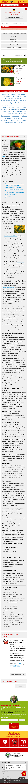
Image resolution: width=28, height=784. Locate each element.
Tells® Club (14, 745)
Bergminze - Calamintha (13, 47)
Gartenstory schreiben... (18, 674)
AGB (3, 774)
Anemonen (13, 39)
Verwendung (8, 197)
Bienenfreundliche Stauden (18, 109)
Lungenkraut (16, 116)
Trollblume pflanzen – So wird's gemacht (14, 192)
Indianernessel (15, 120)
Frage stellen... (21, 686)
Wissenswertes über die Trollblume (13, 187)
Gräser (21, 122)
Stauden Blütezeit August (18, 94)
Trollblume (22, 23)
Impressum (4, 769)
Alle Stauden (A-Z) (14, 23)
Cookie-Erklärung (6, 776)
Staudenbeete (7, 118)
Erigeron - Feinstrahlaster (16, 103)
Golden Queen (20, 262)
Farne (16, 105)
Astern (12, 42)
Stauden (7, 23)
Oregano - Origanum (11, 113)
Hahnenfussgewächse (8, 287)
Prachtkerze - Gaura (19, 118)
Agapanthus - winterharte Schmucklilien (13, 33)
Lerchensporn (5, 120)
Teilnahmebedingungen (16, 666)
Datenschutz (5, 771)
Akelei (12, 36)
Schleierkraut (5, 94)
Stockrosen (18, 98)
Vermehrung (8, 196)
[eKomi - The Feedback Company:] (8, 755)
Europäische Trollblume (10, 236)
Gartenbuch (23, 745)
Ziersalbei (11, 107)
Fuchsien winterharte (8, 111)
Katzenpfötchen (6, 96)
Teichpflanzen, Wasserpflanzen (9, 100)
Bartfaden (13, 44)
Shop (5, 745)
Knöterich (24, 116)
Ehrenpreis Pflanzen (7, 105)
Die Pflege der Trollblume (11, 194)
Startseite (3, 23)
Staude (4, 156)
